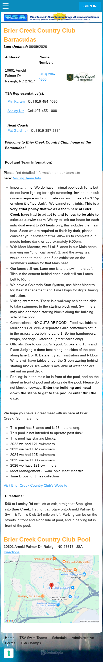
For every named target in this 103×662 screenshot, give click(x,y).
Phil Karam (16, 101)
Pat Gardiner (18, 130)
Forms (10, 643)
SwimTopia (51, 652)
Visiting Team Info (27, 178)
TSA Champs (30, 643)
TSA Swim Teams (33, 638)
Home (9, 638)
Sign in (90, 6)
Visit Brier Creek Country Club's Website (35, 485)
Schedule (59, 638)
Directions (12, 552)
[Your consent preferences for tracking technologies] (9, 653)
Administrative (83, 638)
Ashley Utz (16, 111)
